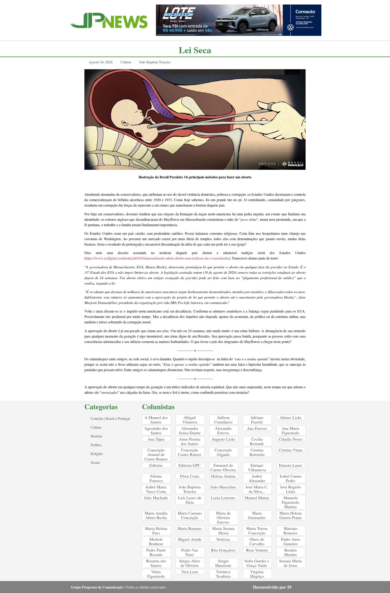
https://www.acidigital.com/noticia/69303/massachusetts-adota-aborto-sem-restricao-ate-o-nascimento (157, 258)
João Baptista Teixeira (154, 62)
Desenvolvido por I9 (272, 587)
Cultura (126, 62)
